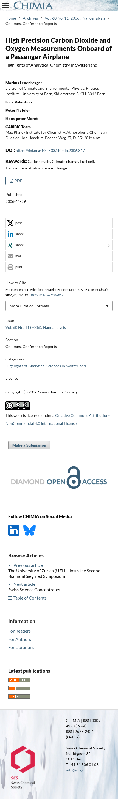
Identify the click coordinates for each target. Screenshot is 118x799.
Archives (30, 18)
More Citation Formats (29, 305)
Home (10, 18)
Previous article (28, 565)
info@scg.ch (76, 770)
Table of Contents (30, 597)
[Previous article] (10, 565)
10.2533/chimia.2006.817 (46, 295)
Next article (24, 584)
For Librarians (21, 647)
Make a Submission (29, 445)
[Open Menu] (5, 5)
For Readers (19, 630)
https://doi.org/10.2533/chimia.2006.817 (50, 150)
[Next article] (10, 584)
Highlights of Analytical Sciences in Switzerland (45, 365)
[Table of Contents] (10, 597)
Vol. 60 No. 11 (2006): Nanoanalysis (75, 18)
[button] (59, 223)
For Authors (19, 639)
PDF (18, 180)
